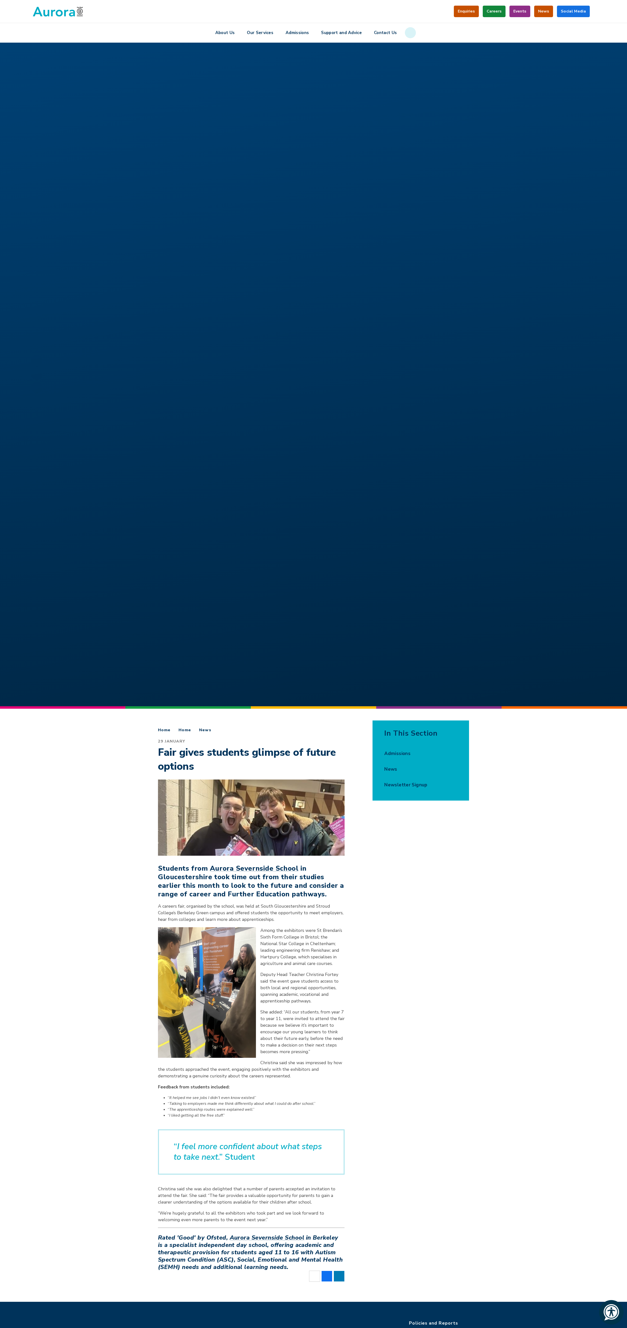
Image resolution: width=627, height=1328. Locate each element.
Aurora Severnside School (254, 868)
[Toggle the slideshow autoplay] (36, 374)
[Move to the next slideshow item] (36, 361)
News (205, 730)
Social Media (573, 13)
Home (164, 730)
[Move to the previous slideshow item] (36, 387)
